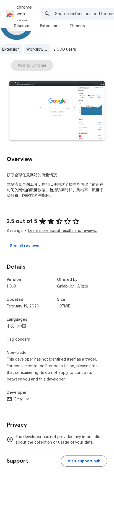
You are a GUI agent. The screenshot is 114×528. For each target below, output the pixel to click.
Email (19, 399)
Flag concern (18, 339)
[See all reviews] (25, 245)
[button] (57, 111)
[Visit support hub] (84, 461)
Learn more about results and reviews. (62, 230)
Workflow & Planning (38, 49)
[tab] (22, 26)
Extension (11, 49)
